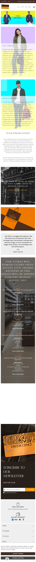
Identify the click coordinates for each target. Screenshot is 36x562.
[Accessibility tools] (7, 559)
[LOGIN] (26, 7)
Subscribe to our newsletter (23, 1)
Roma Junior (18, 309)
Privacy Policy (13, 492)
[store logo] (5, 6)
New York (18, 356)
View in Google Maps (18, 304)
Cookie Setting (18, 558)
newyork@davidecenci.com (18, 370)
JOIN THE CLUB (9, 482)
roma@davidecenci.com (18, 301)
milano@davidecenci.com (18, 347)
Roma (18, 288)
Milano (17, 333)
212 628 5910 (4, 1)
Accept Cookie (18, 553)
